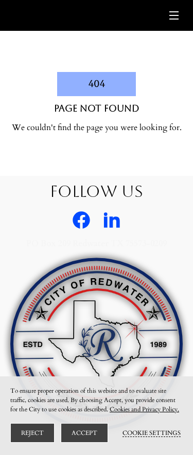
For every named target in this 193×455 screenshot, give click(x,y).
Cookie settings (151, 433)
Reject (32, 433)
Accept (84, 433)
